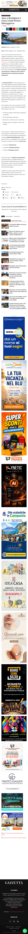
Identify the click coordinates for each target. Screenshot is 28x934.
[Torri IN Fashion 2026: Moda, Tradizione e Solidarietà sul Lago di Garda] (5, 246)
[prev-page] (2, 312)
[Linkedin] (20, 29)
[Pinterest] (14, 29)
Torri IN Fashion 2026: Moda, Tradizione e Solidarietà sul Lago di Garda (17, 246)
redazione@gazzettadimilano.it (16, 911)
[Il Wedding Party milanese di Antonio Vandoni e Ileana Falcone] (5, 260)
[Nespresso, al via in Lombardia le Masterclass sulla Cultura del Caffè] (5, 291)
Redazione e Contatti (10, 926)
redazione (5, 25)
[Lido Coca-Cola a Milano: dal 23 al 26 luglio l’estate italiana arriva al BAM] (5, 298)
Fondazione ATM (5, 62)
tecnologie (17, 932)
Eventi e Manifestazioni (10, 13)
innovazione (5, 932)
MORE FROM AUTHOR (16, 220)
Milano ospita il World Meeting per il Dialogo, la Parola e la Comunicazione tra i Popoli (17, 240)
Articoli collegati (6, 220)
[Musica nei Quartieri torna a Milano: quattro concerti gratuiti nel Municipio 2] (5, 233)
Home (2, 13)
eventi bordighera (9, 216)
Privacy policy (18, 926)
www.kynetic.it (22, 932)
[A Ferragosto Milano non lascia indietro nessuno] (5, 226)
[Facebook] (7, 29)
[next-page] (5, 312)
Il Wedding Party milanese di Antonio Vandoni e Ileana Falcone (17, 260)
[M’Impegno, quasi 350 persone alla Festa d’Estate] (5, 267)
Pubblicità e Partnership (14, 928)
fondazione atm (17, 216)
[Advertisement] (14, 860)
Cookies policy (14, 907)
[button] (2, 10)
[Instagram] (14, 921)
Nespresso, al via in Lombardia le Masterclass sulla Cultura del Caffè (18, 291)
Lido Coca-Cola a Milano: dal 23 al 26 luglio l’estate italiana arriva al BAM (17, 298)
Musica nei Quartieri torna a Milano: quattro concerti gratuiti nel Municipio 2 (16, 233)
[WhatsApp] (17, 29)
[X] (10, 29)
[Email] (23, 29)
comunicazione (11, 932)
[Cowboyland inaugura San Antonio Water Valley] (5, 253)
